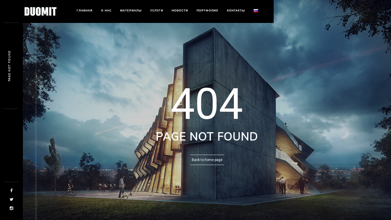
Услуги (156, 10)
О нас (106, 10)
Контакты (236, 10)
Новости (180, 10)
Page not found (9, 65)
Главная (84, 10)
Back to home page (207, 160)
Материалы (131, 10)
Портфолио (207, 10)
